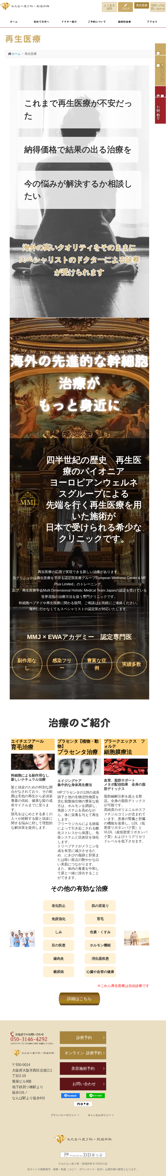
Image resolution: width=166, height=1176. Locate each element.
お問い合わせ (158, 110)
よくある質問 (109, 7)
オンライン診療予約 (162, 70)
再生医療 (141, 5)
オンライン (83, 1053)
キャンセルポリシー (99, 1115)
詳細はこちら (79, 998)
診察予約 (160, 49)
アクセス (152, 22)
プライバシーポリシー (64, 1115)
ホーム (14, 22)
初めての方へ (41, 22)
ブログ (125, 8)
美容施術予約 (83, 1068)
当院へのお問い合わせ (158, 7)
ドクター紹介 (69, 22)
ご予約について (97, 22)
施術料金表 (124, 22)
